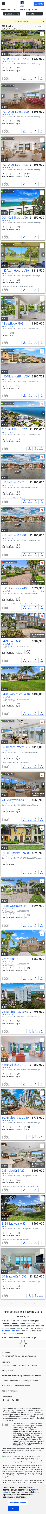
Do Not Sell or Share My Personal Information (21, 1376)
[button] (39, 4)
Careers (34, 1365)
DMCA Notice (7, 1386)
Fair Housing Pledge (22, 1386)
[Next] (43, 43)
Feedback (5, 1365)
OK (13, 1508)
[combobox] (39, 26)
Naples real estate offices (11, 1331)
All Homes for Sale (9, 1356)
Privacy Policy (7, 1370)
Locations (13, 14)
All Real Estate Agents (27, 1356)
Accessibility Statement (28, 1381)
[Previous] (3, 43)
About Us (25, 1365)
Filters (36, 14)
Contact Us (15, 1365)
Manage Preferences (17, 1503)
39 (31, 1304)
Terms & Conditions (10, 1381)
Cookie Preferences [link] (10, 1391)
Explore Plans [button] (37, 1462)
